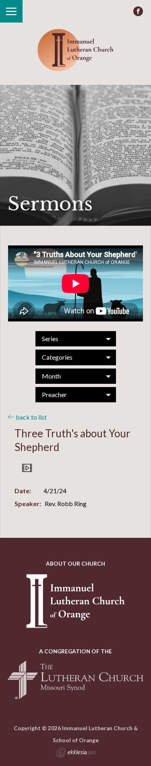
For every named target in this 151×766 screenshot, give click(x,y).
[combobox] (75, 338)
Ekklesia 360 (76, 753)
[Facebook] (138, 11)
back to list (30, 417)
